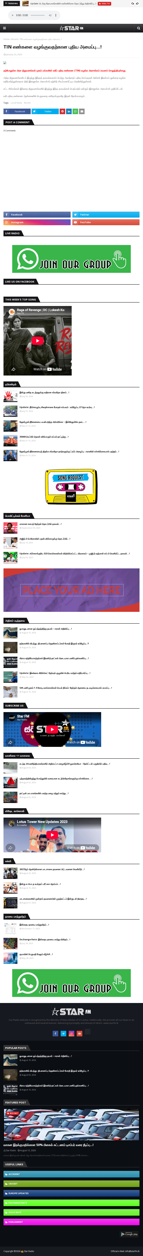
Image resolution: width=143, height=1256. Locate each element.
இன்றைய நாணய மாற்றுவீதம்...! (34, 924)
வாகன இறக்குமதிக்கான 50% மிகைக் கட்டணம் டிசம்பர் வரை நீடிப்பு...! (48, 1145)
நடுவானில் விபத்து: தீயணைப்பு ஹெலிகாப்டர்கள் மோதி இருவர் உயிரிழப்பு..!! (54, 643)
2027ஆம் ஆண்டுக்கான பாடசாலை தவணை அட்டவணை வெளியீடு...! (52, 869)
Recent (14, 39)
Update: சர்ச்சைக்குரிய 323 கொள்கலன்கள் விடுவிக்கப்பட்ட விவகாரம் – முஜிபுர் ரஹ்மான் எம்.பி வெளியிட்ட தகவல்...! (75, 553)
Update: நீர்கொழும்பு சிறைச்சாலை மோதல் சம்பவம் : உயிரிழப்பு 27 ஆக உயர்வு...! (57, 407)
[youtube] (106, 222)
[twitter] (106, 215)
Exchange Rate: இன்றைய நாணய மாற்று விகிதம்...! (45, 939)
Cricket (13, 1183)
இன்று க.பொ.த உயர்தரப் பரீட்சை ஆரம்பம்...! (40, 884)
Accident (14, 1174)
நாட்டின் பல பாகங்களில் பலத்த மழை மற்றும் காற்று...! (44, 793)
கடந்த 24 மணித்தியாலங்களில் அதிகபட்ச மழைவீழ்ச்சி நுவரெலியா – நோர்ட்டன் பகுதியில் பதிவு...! (65, 763)
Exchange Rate (18, 1202)
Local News (16, 102)
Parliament (16, 1222)
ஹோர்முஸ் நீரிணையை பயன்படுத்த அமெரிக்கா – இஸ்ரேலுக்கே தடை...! (53, 421)
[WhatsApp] (87, 1031)
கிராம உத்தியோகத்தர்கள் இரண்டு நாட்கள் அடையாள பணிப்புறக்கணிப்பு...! (54, 658)
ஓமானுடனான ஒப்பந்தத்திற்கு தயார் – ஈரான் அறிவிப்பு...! (46, 628)
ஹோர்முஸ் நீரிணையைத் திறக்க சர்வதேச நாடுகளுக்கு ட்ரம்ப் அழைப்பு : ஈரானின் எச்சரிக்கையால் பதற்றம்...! (69, 451)
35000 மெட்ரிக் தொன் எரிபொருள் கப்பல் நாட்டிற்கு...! (44, 436)
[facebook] (37, 215)
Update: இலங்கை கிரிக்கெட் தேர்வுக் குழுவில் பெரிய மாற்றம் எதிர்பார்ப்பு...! (55, 673)
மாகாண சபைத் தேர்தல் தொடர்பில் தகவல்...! (41, 523)
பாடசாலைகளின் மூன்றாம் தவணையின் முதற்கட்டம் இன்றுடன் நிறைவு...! (53, 898)
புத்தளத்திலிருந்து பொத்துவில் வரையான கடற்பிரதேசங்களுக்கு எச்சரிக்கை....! (56, 778)
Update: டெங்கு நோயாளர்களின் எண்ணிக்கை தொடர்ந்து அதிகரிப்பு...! (63, 3)
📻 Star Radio (27, 1251)
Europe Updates (19, 1193)
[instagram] (37, 222)
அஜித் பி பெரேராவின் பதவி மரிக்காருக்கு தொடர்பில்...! (45, 538)
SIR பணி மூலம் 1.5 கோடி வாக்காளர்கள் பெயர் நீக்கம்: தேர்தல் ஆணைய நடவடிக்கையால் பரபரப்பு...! (66, 687)
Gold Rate (15, 1212)
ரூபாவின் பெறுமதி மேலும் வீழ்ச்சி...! (36, 954)
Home (6, 39)
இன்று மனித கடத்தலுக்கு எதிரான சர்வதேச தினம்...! (44, 392)
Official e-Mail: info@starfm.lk (125, 1251)
